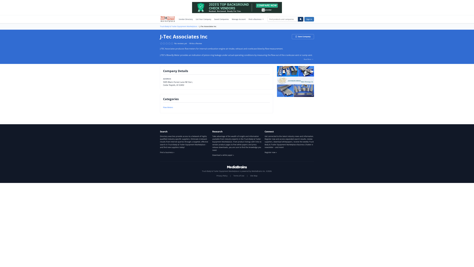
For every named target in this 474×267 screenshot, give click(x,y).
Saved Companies (221, 19)
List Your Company (203, 19)
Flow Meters (168, 107)
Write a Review (195, 43)
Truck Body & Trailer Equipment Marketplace (178, 26)
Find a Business (255, 19)
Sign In (309, 19)
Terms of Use (238, 176)
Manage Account (239, 19)
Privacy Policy (222, 176)
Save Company (304, 36)
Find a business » (167, 152)
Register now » (271, 152)
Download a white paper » (223, 155)
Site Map (253, 176)
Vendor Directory (186, 19)
